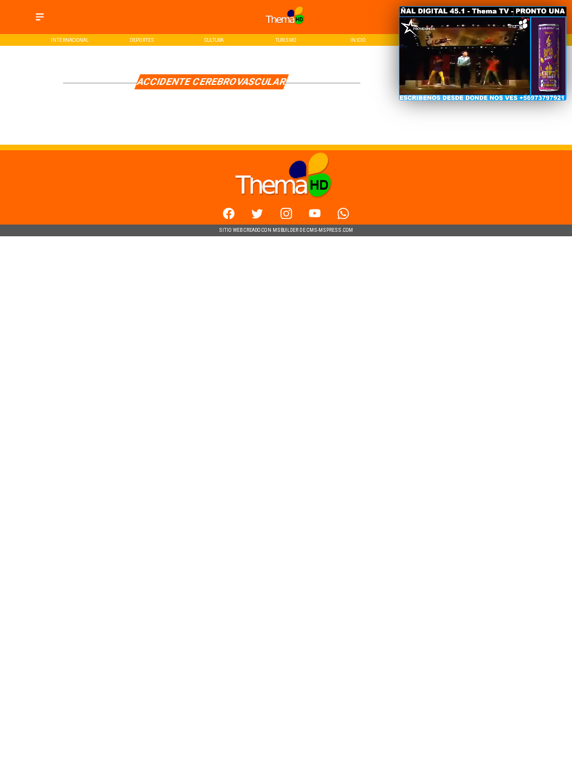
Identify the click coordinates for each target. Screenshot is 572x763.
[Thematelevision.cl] (39, 21)
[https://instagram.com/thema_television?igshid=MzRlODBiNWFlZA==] (286, 217)
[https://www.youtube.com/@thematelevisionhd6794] (314, 217)
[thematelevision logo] (286, 26)
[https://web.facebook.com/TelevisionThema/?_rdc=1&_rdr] (228, 217)
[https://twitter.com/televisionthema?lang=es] (257, 217)
